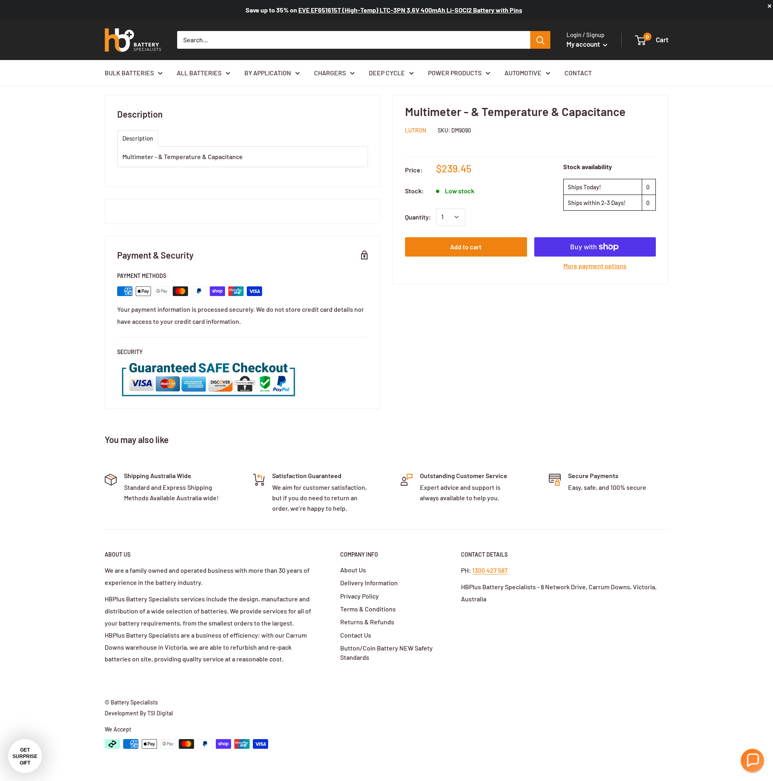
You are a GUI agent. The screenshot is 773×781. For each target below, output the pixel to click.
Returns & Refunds (367, 622)
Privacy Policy (359, 596)
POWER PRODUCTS (455, 73)
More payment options (594, 265)
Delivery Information (369, 582)
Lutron (415, 130)
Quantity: (418, 217)
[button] (752, 760)
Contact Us (355, 635)
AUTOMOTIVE (523, 73)
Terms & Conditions (368, 609)
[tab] (137, 138)
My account (583, 44)
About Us (353, 570)
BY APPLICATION (267, 73)
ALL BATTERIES (199, 73)
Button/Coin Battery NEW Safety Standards (386, 652)
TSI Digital (160, 713)
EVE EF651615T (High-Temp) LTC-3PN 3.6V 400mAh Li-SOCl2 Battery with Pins (410, 10)
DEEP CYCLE (387, 73)
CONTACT (578, 73)
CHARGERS (330, 73)
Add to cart (466, 247)
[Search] (540, 40)
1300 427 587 (490, 570)
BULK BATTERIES (129, 73)
